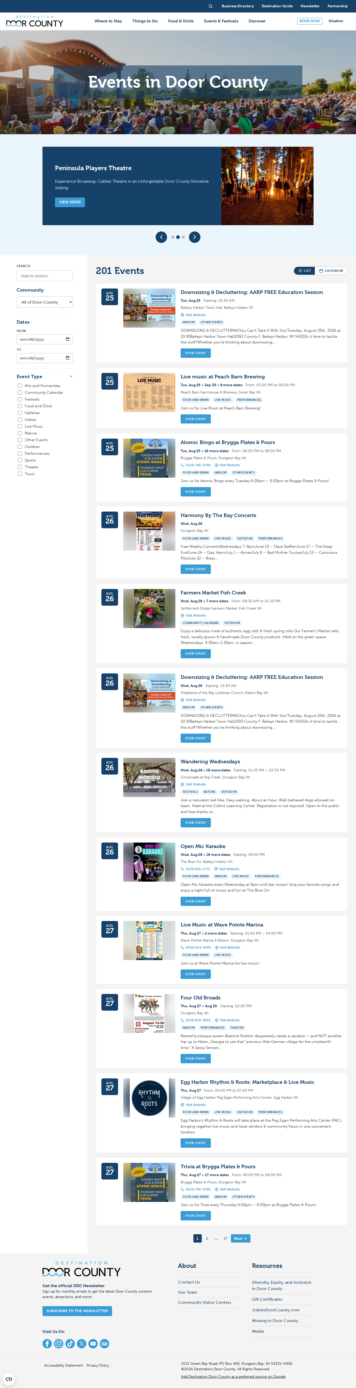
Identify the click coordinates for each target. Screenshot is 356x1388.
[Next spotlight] (194, 237)
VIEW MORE (70, 202)
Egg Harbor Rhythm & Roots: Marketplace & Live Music (248, 1082)
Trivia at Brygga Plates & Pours (218, 1167)
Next (238, 1238)
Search (23, 266)
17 (226, 1238)
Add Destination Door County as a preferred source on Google (233, 1376)
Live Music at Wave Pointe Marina (222, 925)
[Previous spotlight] (161, 237)
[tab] (172, 237)
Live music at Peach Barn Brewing (223, 377)
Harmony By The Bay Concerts (218, 515)
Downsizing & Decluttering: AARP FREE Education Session (252, 292)
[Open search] (210, 6)
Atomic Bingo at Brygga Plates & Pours (228, 442)
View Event (195, 353)
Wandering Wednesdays (210, 762)
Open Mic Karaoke (203, 846)
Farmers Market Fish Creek (213, 593)
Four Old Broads (200, 998)
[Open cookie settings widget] (9, 1379)
